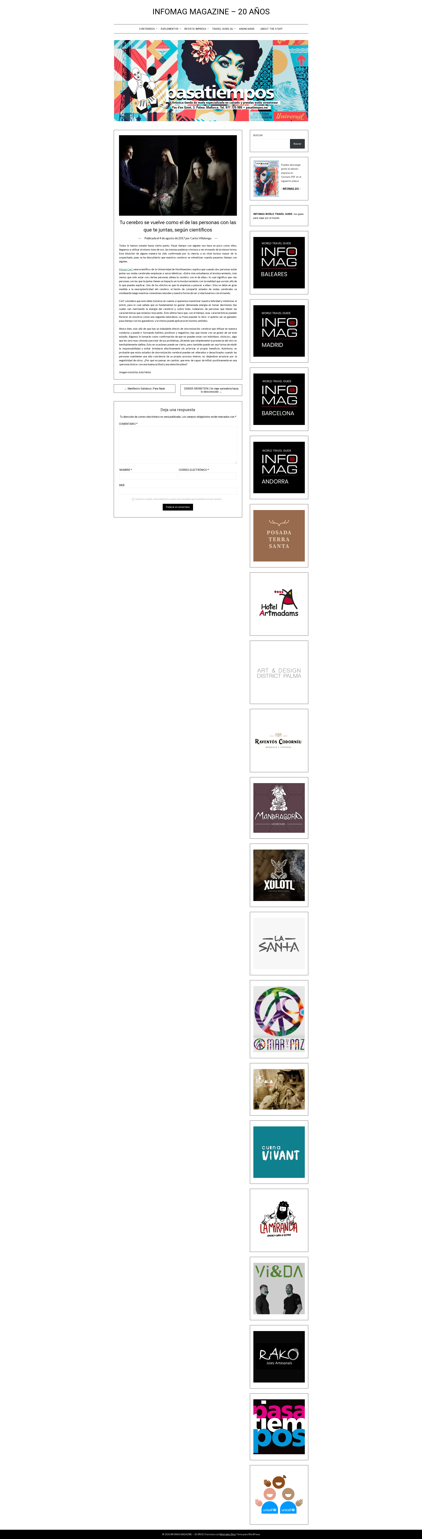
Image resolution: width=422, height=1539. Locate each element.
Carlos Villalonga (200, 238)
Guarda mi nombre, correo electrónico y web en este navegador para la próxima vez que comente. (178, 499)
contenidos (147, 28)
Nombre (125, 469)
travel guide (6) (222, 28)
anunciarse (247, 28)
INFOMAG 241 (291, 188)
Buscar (258, 135)
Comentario (128, 423)
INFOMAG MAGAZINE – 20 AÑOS (211, 11)
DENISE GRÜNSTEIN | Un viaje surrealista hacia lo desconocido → (211, 390)
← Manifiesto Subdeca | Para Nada (144, 388)
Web (121, 485)
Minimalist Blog (228, 1534)
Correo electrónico (194, 469)
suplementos (170, 28)
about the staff (271, 28)
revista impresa (195, 28)
